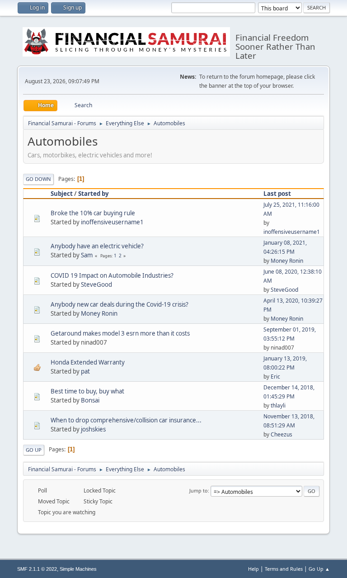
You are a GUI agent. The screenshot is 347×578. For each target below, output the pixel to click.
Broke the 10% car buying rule (93, 213)
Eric (275, 376)
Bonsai (90, 400)
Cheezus (281, 434)
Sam (87, 255)
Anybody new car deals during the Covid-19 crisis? (119, 304)
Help (253, 568)
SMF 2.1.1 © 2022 (37, 569)
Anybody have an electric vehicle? (97, 246)
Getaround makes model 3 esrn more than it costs (120, 333)
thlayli (278, 405)
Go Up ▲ (319, 568)
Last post (277, 194)
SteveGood (96, 284)
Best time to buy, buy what (87, 391)
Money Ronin (287, 261)
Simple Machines (78, 569)
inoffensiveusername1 (112, 222)
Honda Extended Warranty (88, 362)
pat (85, 371)
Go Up (34, 449)
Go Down (38, 178)
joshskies (93, 429)
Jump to (198, 490)
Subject (62, 194)
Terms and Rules (284, 568)
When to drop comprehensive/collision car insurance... (126, 420)
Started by (93, 194)
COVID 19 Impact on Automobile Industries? (112, 275)
